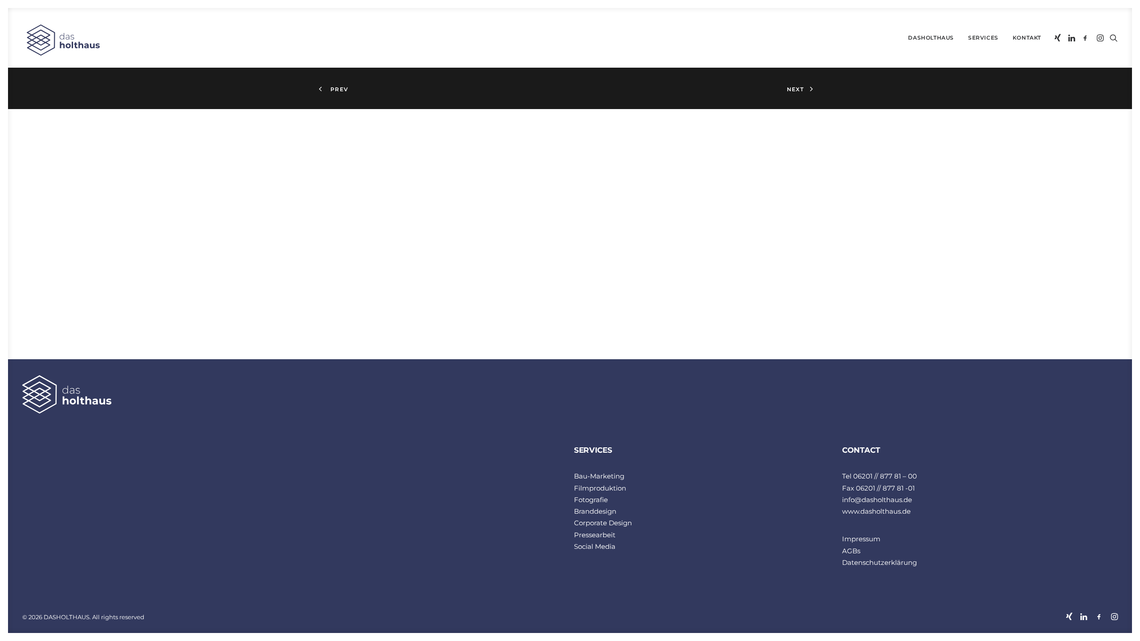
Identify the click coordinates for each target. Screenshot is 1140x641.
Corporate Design (603, 523)
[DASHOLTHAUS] (61, 40)
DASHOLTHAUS (931, 37)
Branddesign (595, 511)
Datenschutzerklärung (879, 562)
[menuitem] (931, 38)
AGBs (851, 551)
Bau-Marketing (599, 476)
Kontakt (1027, 37)
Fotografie (591, 499)
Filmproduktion (600, 488)
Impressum (861, 539)
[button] (1058, 38)
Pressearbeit (594, 535)
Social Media (594, 546)
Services (983, 37)
